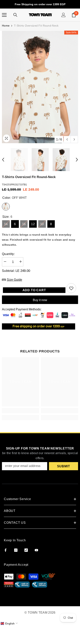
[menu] (4, 15)
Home (6, 25)
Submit (63, 466)
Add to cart (34, 290)
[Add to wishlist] (71, 288)
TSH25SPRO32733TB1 (14, 184)
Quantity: (8, 254)
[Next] (74, 139)
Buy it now (40, 300)
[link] (20, 410)
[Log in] (63, 15)
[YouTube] (36, 550)
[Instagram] (16, 550)
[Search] (15, 15)
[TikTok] (26, 550)
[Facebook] (5, 550)
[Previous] (67, 139)
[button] (9, 623)
